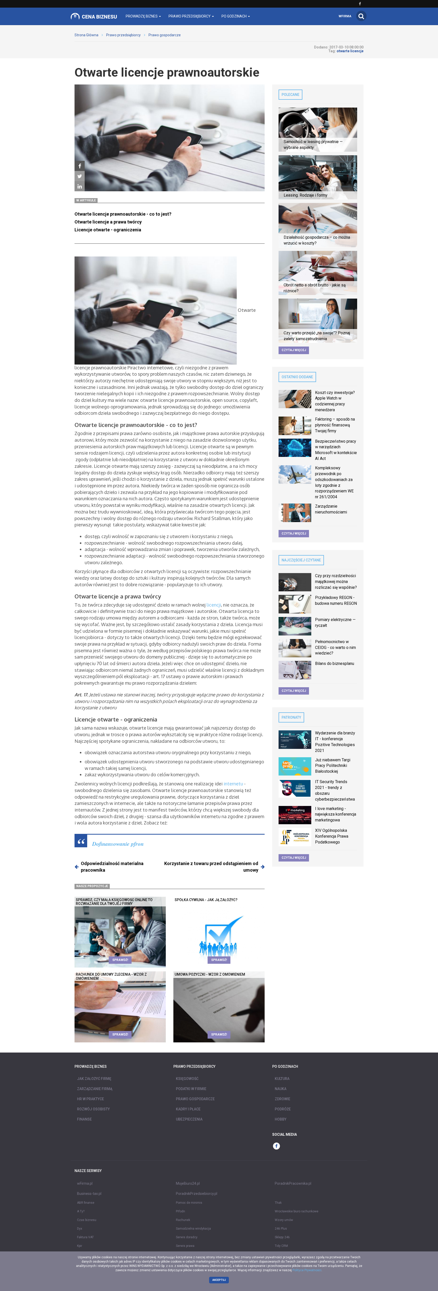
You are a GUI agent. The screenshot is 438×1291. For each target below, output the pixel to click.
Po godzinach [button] (234, 16)
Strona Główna (86, 35)
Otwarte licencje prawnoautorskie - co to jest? (123, 214)
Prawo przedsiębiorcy (123, 35)
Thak (278, 1202)
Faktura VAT (85, 1237)
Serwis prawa (185, 1246)
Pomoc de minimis (189, 1202)
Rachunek (183, 1220)
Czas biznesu (86, 1220)
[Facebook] (80, 166)
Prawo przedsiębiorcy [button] (190, 16)
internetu (233, 783)
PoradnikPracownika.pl (293, 1183)
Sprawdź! (120, 960)
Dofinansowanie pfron (118, 844)
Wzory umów (284, 1220)
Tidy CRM (281, 1246)
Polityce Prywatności (307, 1270)
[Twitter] (80, 176)
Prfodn (180, 1211)
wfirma (345, 16)
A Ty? (80, 1211)
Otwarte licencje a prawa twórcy (109, 222)
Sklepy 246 (282, 1237)
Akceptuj (219, 1280)
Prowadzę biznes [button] (142, 16)
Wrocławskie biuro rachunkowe (296, 1211)
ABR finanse (85, 1202)
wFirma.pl (85, 1183)
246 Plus (281, 1228)
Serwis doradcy (186, 1237)
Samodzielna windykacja (193, 1228)
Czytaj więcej (294, 350)
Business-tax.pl (89, 1194)
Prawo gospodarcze (165, 35)
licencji (214, 605)
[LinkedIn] (80, 186)
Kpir (79, 1246)
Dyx (79, 1228)
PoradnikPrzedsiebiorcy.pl (196, 1194)
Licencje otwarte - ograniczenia (108, 229)
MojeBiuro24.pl (188, 1183)
